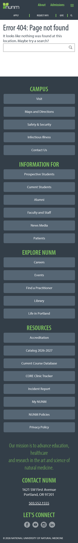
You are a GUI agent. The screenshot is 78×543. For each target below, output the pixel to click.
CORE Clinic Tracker (39, 376)
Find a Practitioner (39, 288)
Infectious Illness (39, 137)
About (42, 5)
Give (62, 15)
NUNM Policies (39, 414)
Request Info (42, 15)
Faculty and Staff (39, 212)
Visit (39, 99)
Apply (16, 15)
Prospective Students (39, 174)
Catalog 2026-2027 (39, 350)
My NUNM (39, 401)
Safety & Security (39, 124)
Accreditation (39, 337)
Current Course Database (39, 363)
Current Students (39, 187)
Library (39, 301)
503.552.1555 (39, 503)
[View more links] (72, 5)
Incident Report (39, 389)
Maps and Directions (39, 111)
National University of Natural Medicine (37, 538)
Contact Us (39, 150)
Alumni (39, 199)
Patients (39, 238)
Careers (39, 262)
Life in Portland (39, 313)
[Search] (70, 47)
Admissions (57, 5)
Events (39, 275)
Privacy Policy (39, 427)
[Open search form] (71, 15)
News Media (39, 225)
